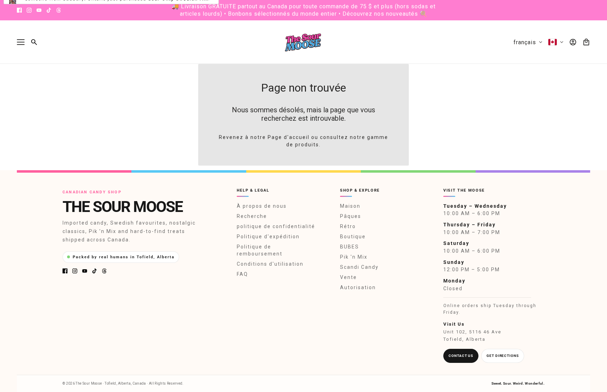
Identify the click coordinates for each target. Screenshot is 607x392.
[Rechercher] (34, 42)
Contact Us (461, 356)
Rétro (348, 226)
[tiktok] (49, 10)
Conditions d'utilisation (270, 264)
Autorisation (358, 287)
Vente (348, 277)
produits (307, 144)
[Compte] (573, 42)
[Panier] (586, 42)
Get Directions (503, 356)
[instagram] (29, 10)
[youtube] (39, 10)
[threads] (59, 10)
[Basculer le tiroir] (21, 42)
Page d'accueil (288, 137)
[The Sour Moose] (304, 42)
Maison (350, 206)
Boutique (353, 236)
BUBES (349, 247)
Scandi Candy (359, 267)
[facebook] (19, 10)
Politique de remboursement (259, 250)
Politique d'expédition (268, 236)
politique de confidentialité (276, 226)
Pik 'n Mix (353, 257)
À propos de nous (262, 206)
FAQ (242, 274)
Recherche (252, 216)
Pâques (350, 216)
